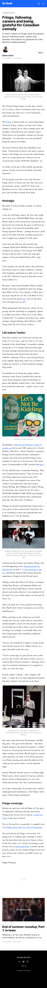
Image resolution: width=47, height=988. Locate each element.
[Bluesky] (23, 961)
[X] (19, 961)
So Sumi (7, 3)
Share (40, 53)
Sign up (24, 966)
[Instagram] (28, 961)
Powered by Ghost (23, 970)
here (24, 298)
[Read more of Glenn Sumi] (5, 49)
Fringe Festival (8, 13)
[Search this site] (39, 3)
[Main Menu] (43, 3)
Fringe (8, 121)
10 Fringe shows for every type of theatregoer (23, 827)
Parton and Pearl (22, 846)
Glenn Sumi (7, 55)
